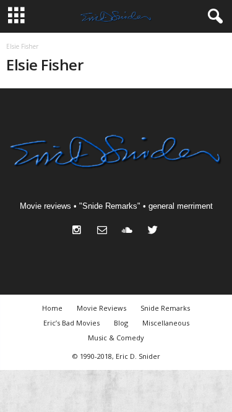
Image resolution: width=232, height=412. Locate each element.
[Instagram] (79, 231)
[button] (212, 16)
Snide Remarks (165, 308)
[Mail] (105, 231)
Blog (121, 322)
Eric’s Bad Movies (71, 322)
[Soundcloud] (130, 231)
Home (52, 308)
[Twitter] (154, 231)
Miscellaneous (165, 322)
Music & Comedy (116, 337)
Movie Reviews (101, 308)
